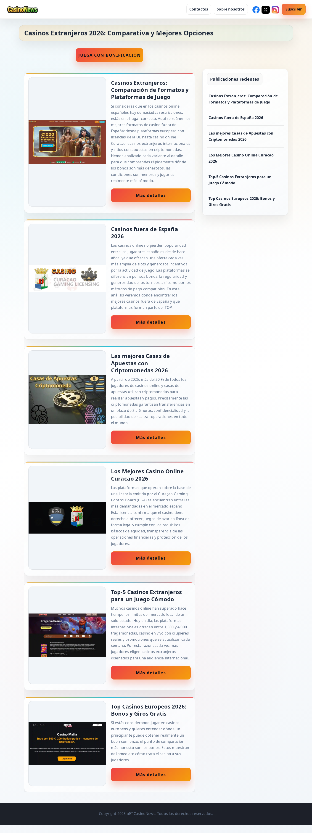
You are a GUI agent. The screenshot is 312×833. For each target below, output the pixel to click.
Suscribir (294, 9)
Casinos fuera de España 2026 (236, 117)
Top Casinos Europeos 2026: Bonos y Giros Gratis (242, 201)
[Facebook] (255, 9)
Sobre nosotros (231, 9)
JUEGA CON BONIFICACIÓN (109, 55)
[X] (265, 9)
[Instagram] (274, 9)
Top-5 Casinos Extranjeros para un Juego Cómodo (240, 179)
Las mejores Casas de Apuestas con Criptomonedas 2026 (241, 136)
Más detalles (151, 195)
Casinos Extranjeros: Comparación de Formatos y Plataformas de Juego (243, 99)
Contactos (198, 9)
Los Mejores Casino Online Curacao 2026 (241, 158)
